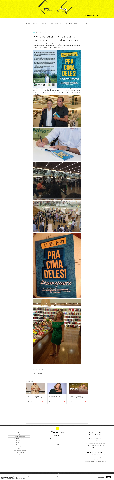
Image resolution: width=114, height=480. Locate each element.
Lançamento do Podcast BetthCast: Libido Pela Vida (77, 397)
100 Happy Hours (68, 23)
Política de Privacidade (20, 478)
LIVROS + (19, 448)
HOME (19, 432)
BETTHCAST (19, 440)
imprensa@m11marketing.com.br (95, 454)
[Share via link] (43, 369)
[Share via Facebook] (33, 369)
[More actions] (80, 32)
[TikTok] (98, 15)
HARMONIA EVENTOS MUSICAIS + (19, 450)
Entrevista (44, 23)
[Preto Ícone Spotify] (92, 15)
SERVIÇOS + (19, 442)
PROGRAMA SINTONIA (19, 438)
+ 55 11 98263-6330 (95, 440)
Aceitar (108, 477)
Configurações (101, 477)
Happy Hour (58, 23)
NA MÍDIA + (19, 455)
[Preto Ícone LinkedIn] (96, 15)
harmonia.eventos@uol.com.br (95, 445)
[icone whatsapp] (86, 15)
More (75, 23)
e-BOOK (19, 446)
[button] (86, 23)
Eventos (51, 23)
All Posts (28, 23)
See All (86, 381)
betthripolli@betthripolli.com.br (95, 443)
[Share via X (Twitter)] (36, 369)
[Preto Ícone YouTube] (88, 15)
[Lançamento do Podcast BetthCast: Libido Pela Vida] (78, 388)
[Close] (112, 477)
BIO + (19, 434)
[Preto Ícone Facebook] (94, 15)
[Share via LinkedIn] (39, 369)
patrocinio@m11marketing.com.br (95, 461)
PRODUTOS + (19, 444)
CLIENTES (19, 457)
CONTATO (19, 461)
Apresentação (36, 23)
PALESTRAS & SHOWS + (19, 436)
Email (50, 438)
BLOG (19, 459)
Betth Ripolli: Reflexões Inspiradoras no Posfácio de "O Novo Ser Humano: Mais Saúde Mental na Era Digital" (35, 397)
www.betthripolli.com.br (95, 447)
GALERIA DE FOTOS (19, 452)
